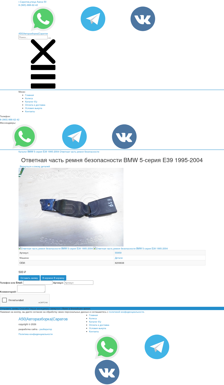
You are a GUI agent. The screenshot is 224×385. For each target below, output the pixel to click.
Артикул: (58, 282)
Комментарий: (8, 291)
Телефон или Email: (11, 282)
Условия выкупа (33, 108)
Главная (29, 95)
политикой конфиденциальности (126, 311)
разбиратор (46, 329)
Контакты (30, 111)
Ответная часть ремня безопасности (79, 151)
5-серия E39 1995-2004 (47, 151)
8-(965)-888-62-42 (28, 5)
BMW (31, 151)
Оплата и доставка (35, 104)
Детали (119, 257)
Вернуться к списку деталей (34, 166)
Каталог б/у (31, 101)
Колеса (29, 98)
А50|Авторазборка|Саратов (43, 319)
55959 (118, 252)
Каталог (23, 151)
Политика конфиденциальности (36, 334)
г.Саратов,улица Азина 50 (32, 1)
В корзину (53, 277)
